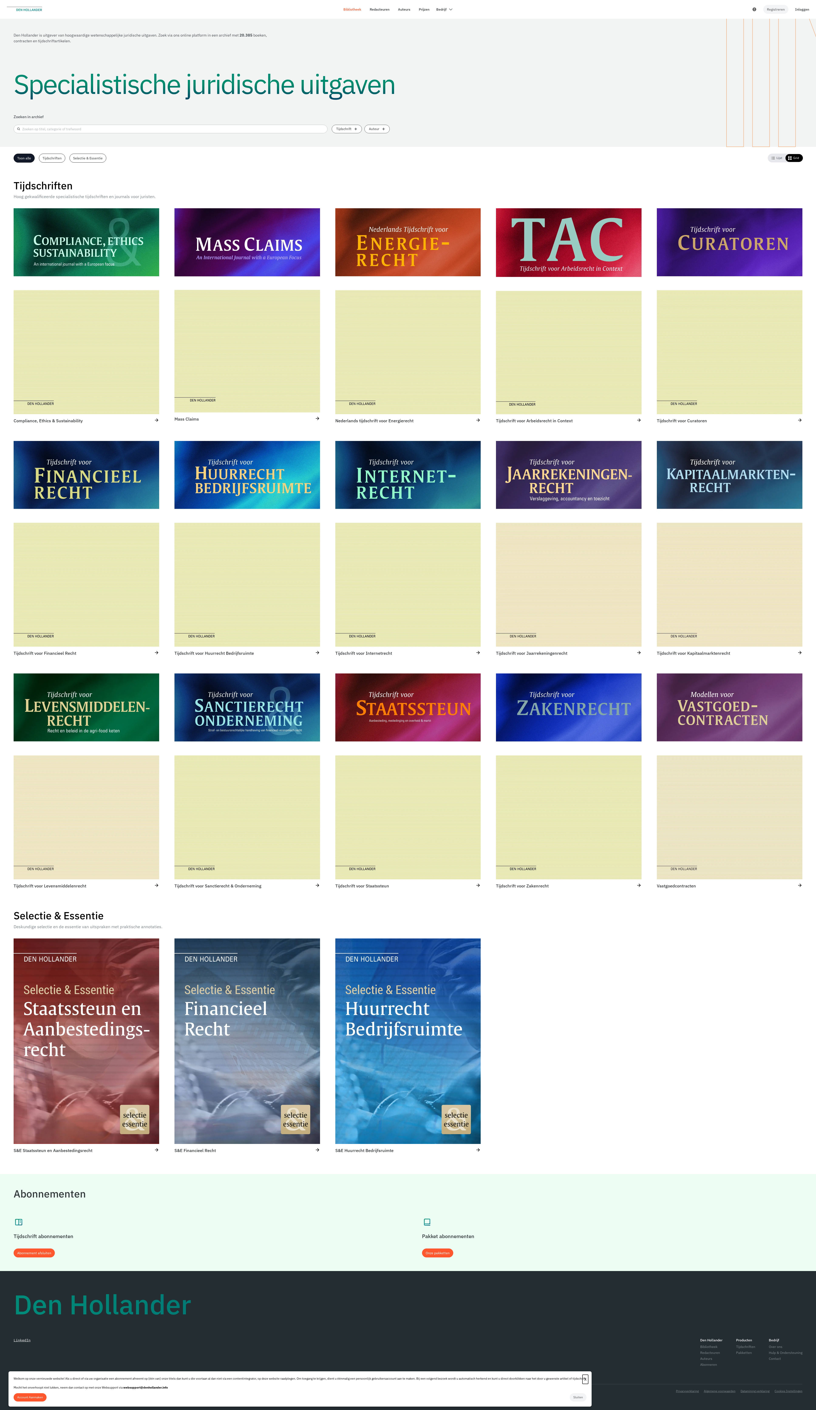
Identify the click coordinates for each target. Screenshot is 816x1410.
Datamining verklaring (755, 1391)
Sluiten (578, 1397)
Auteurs (706, 1358)
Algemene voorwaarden (719, 1391)
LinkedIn (22, 1340)
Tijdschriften (745, 1347)
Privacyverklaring (687, 1391)
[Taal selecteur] (754, 9)
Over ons (775, 1347)
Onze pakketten (438, 1253)
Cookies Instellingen (788, 1391)
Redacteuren (710, 1352)
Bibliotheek (708, 1347)
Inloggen (802, 9)
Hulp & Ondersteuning (785, 1352)
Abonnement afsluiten (34, 1253)
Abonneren (708, 1364)
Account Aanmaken (30, 1397)
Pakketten (744, 1352)
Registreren (776, 9)
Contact (775, 1358)
